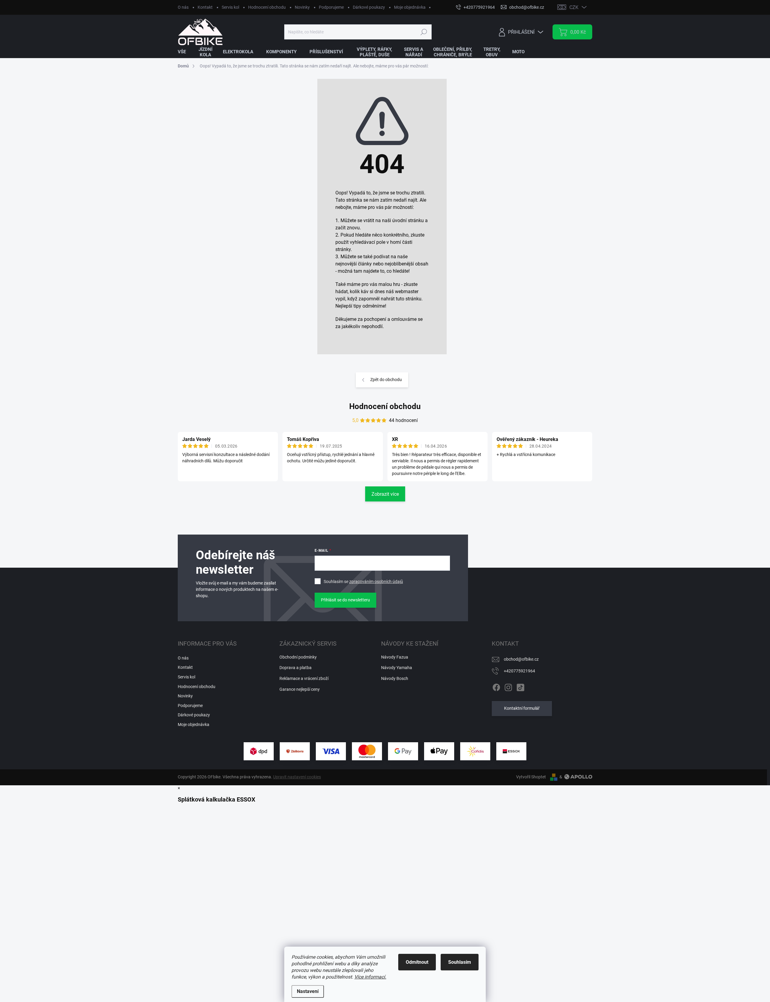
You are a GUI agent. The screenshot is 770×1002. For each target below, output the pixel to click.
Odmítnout (417, 962)
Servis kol (230, 7)
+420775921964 (519, 671)
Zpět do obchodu (386, 379)
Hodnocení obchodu (267, 7)
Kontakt (205, 7)
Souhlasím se (363, 581)
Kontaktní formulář (522, 708)
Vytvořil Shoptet (531, 776)
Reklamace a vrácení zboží (303, 678)
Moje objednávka (410, 7)
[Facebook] (496, 686)
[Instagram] (508, 686)
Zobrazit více (385, 494)
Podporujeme (331, 7)
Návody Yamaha (396, 667)
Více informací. (370, 977)
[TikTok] (520, 686)
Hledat (423, 31)
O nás (183, 7)
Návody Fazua (394, 657)
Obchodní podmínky (298, 657)
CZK (573, 7)
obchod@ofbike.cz (521, 659)
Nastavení (308, 991)
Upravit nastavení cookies (297, 776)
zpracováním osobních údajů (376, 581)
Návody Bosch (394, 678)
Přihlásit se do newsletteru (345, 599)
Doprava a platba (295, 667)
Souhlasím (459, 962)
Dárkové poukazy (369, 7)
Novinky (302, 7)
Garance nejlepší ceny (299, 689)
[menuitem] (185, 52)
